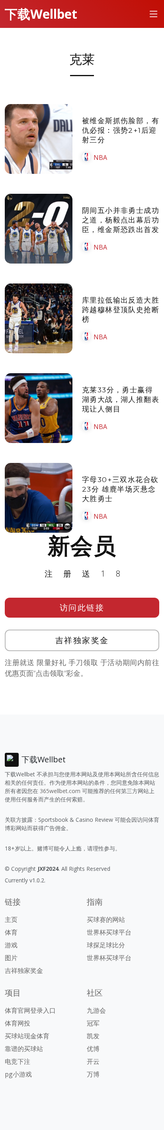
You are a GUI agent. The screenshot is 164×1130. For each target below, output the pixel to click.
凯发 (93, 1036)
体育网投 (17, 1023)
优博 (93, 1048)
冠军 (93, 1023)
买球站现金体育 (27, 1036)
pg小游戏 (18, 1074)
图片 (11, 957)
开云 (93, 1061)
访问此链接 (82, 607)
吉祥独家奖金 (82, 640)
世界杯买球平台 (109, 932)
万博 (93, 1074)
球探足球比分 (106, 945)
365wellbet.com (60, 791)
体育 (11, 932)
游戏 (11, 945)
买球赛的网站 (106, 919)
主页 (11, 919)
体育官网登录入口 (30, 1010)
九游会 (96, 1010)
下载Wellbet (41, 13)
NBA (100, 157)
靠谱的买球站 (24, 1048)
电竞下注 (17, 1061)
